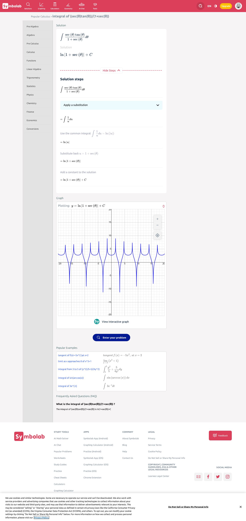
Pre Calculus (33, 43)
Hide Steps (109, 70)
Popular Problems (63, 451)
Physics (30, 94)
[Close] (240, 506)
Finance (30, 112)
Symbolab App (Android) (96, 438)
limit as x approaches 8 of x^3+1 (75, 361)
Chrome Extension (92, 477)
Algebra (31, 35)
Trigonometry (33, 77)
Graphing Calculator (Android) (98, 445)
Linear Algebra (34, 69)
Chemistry (31, 103)
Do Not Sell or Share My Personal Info (166, 458)
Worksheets (60, 458)
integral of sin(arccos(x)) (71, 378)
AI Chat (57, 445)
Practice (58, 471)
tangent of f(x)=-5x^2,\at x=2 (73, 355)
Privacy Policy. (41, 517)
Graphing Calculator (64, 490)
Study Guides (60, 464)
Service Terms (154, 445)
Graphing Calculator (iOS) (96, 464)
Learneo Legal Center (158, 476)
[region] (123, 507)
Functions (31, 60)
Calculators (59, 484)
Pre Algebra (32, 26)
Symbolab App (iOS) (93, 458)
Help (124, 451)
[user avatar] (238, 6)
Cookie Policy (154, 451)
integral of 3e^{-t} (67, 386)
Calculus (31, 52)
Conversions (33, 129)
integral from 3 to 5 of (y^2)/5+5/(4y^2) (79, 369)
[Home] (29, 436)
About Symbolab (130, 438)
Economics (32, 120)
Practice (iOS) (90, 471)
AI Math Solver (61, 438)
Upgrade (226, 6)
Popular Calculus (40, 16)
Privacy (151, 438)
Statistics (31, 86)
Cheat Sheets (60, 477)
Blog (124, 445)
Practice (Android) (92, 451)
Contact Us (127, 458)
